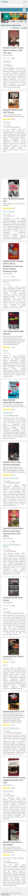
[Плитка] (22, 28)
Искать (24, 5)
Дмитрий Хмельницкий (9, 715)
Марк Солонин (6, 847)
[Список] (24, 28)
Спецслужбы (11, 211)
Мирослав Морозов (20, 406)
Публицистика (21, 858)
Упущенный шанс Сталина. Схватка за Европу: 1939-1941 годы (13, 50)
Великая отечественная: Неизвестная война (14, 613)
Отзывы (19, 21)
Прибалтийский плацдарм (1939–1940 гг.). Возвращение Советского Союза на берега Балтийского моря (13, 266)
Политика (6, 546)
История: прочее (7, 61)
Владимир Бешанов (13, 344)
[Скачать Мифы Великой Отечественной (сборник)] (13, 389)
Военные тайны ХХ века (11, 551)
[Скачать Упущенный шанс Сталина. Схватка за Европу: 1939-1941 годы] (13, 38)
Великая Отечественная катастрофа (13, 482)
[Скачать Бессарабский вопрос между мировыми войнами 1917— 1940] (13, 767)
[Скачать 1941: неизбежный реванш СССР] (13, 188)
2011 (9, 353)
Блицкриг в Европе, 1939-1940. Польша (13, 111)
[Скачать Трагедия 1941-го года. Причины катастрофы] (13, 451)
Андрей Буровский (11, 341)
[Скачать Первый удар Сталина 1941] (13, 701)
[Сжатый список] (26, 28)
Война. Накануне (9, 65)
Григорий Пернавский (12, 470)
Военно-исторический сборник (12, 862)
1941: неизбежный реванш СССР (13, 200)
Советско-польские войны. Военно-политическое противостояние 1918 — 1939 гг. (13, 532)
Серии (12, 21)
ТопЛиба (4, 2)
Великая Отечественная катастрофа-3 (12, 843)
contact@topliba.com (5, 894)
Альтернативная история (14, 728)
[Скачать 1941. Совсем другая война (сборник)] (13, 320)
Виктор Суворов (17, 337)
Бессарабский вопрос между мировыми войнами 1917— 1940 (14, 780)
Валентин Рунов (12, 718)
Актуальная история (10, 795)
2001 (9, 549)
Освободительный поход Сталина (12, 598)
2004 (9, 125)
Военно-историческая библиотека (13, 126)
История (5, 211)
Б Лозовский (12, 116)
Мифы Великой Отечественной (12, 415)
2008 (9, 480)
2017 (9, 214)
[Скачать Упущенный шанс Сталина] (13, 646)
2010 (9, 731)
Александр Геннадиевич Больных (11, 339)
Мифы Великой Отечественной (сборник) (13, 401)
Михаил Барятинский (17, 336)
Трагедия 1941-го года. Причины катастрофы (12, 463)
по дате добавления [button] (16, 28)
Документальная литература (14, 280)
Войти (25, 2)
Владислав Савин (7, 336)
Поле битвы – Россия (10, 215)
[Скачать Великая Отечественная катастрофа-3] (13, 831)
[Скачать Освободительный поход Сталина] (13, 587)
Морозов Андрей (21, 472)
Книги (4, 21)
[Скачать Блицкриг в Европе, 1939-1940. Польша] (13, 99)
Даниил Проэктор (20, 116)
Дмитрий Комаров (11, 472)
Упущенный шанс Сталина (13, 656)
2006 (9, 611)
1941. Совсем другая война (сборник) (13, 332)
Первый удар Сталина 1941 (14, 711)
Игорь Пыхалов (13, 468)
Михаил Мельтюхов (17, 14)
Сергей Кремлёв (17, 203)
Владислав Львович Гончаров (10, 114)
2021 (9, 64)
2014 (9, 284)
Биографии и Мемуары (8, 412)
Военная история (7, 122)
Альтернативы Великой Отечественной (14, 732)
